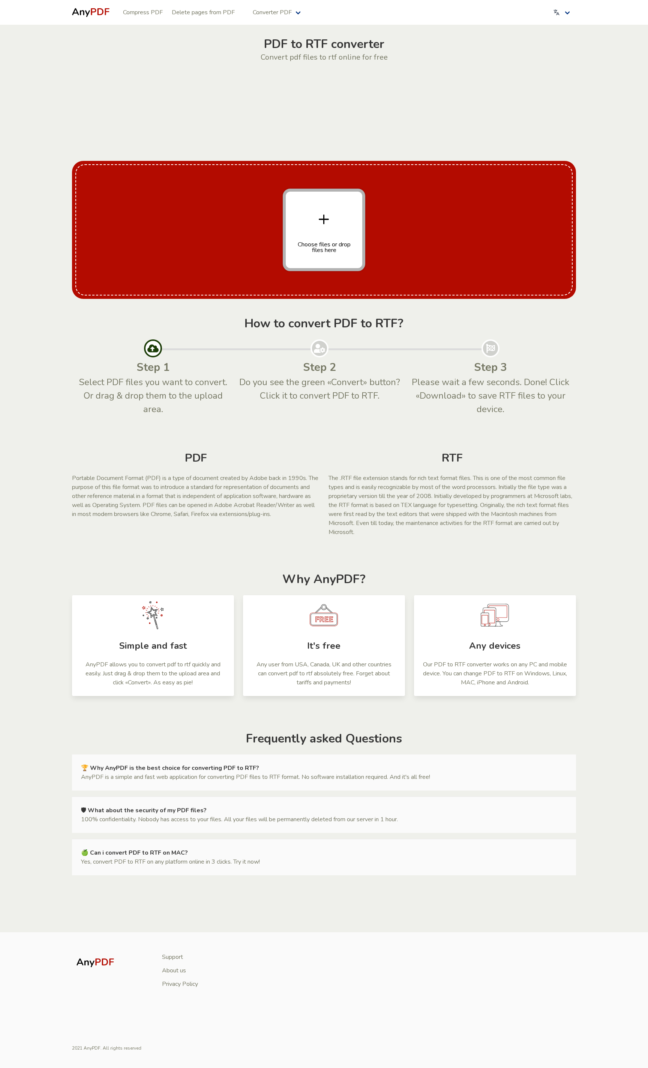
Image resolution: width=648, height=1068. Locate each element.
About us (174, 970)
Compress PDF (143, 12)
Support (172, 957)
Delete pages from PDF (203, 12)
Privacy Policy (180, 984)
